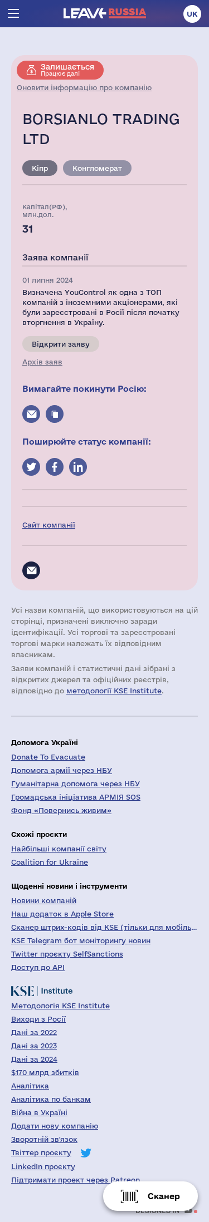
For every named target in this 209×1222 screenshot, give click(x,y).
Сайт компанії (48, 525)
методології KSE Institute (114, 690)
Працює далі (67, 69)
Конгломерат (97, 168)
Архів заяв (42, 362)
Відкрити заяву (61, 344)
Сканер (164, 1196)
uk (192, 14)
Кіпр (40, 168)
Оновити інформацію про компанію (84, 87)
